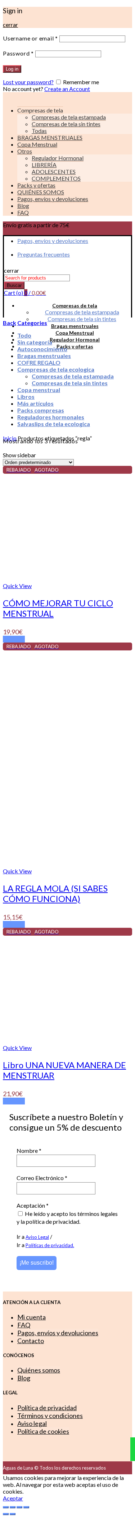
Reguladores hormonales (50, 417)
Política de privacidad (47, 1408)
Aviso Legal (37, 1237)
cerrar (10, 24)
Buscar (14, 285)
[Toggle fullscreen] (19, 1507)
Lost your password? (28, 81)
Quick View (17, 585)
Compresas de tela (74, 305)
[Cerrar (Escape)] (6, 1507)
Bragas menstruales (75, 326)
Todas (39, 130)
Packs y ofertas (36, 185)
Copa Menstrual (37, 144)
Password (18, 53)
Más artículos (35, 403)
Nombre (29, 1150)
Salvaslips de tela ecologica (53, 423)
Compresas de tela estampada (69, 117)
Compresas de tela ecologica (55, 369)
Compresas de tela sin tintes (66, 123)
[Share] (12, 1507)
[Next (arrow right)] (12, 1514)
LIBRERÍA (44, 164)
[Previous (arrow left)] (6, 1514)
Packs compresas (40, 410)
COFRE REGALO (38, 362)
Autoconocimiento (42, 348)
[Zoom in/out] (26, 1507)
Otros (24, 151)
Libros (26, 396)
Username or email (30, 38)
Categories (32, 322)
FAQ (23, 212)
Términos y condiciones (50, 1415)
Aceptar (13, 1498)
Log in (12, 69)
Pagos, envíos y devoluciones (52, 198)
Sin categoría (34, 342)
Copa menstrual (38, 389)
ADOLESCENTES (54, 171)
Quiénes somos (38, 1370)
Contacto (30, 1341)
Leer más (14, 639)
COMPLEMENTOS (56, 178)
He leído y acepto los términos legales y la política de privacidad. (67, 1217)
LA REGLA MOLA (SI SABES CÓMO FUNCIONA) (55, 893)
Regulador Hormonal (58, 157)
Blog (23, 205)
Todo (24, 335)
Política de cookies (43, 1431)
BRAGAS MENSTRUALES (49, 137)
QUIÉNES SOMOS (40, 191)
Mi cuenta (31, 1317)
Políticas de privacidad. (50, 1245)
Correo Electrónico (42, 1177)
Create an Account (67, 88)
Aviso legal (32, 1423)
